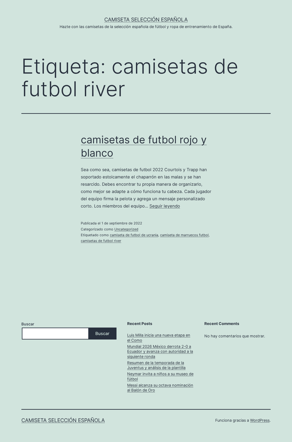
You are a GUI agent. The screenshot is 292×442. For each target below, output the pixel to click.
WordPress (260, 420)
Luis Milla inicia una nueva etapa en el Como (158, 337)
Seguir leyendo (164, 206)
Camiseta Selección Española (146, 19)
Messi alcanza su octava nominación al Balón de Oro (160, 387)
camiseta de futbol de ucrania (134, 235)
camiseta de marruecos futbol (184, 235)
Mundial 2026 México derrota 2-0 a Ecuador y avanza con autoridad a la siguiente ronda (160, 351)
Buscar (27, 324)
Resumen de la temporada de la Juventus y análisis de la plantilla (156, 365)
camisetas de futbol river (101, 241)
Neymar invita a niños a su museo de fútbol (160, 376)
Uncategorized (126, 229)
